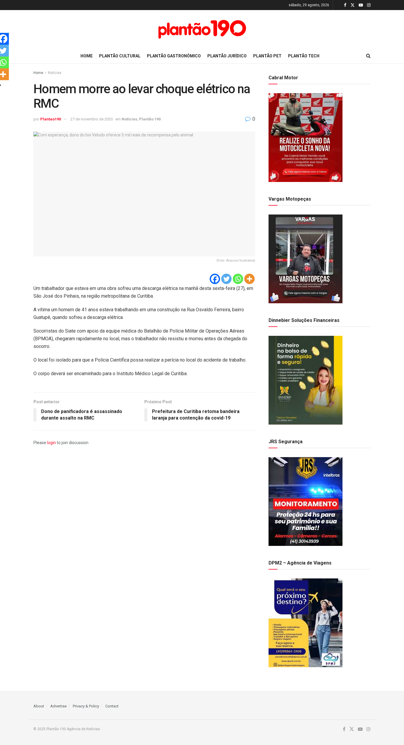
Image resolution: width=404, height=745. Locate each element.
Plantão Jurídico (227, 56)
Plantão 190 (150, 119)
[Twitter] (226, 279)
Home (86, 56)
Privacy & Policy (86, 706)
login (51, 442)
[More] (249, 279)
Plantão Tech (303, 56)
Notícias (55, 73)
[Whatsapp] (238, 279)
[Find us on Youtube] (361, 5)
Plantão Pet (267, 56)
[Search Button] (368, 56)
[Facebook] (215, 279)
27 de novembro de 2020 (91, 119)
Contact (112, 706)
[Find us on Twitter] (352, 5)
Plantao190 (50, 119)
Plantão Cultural (119, 56)
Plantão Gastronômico (174, 56)
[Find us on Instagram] (369, 5)
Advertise (58, 706)
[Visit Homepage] (202, 29)
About (38, 706)
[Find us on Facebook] (345, 5)
